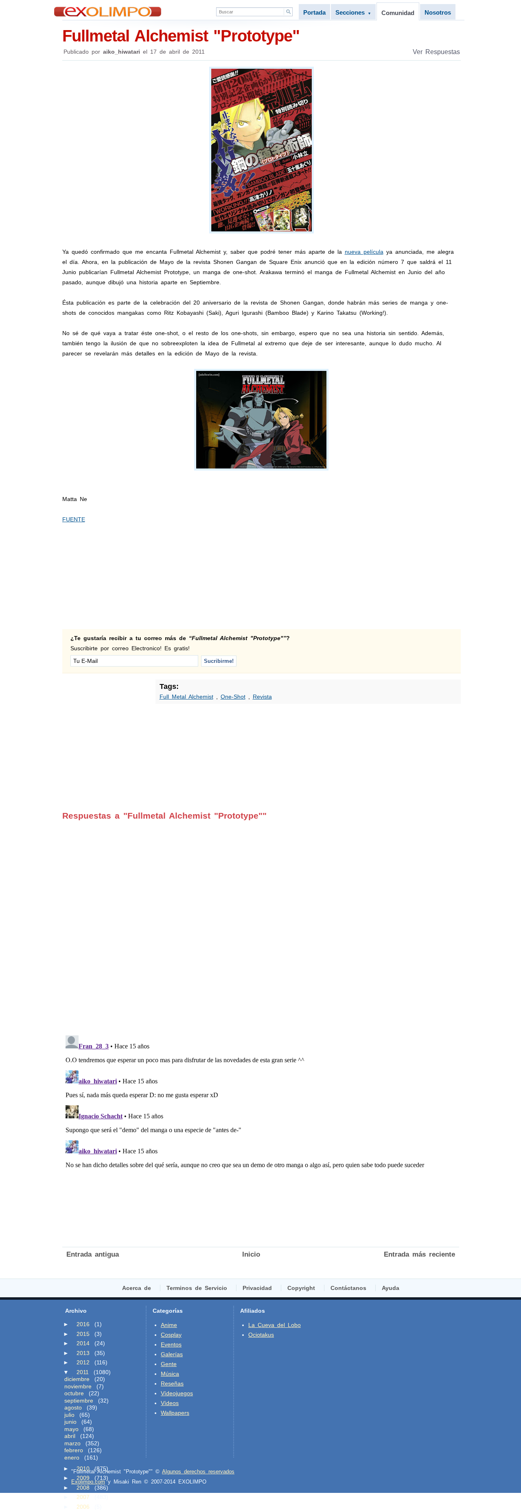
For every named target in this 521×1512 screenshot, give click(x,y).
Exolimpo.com (88, 1482)
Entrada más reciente (419, 1254)
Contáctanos (348, 1288)
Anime (169, 1325)
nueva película (364, 251)
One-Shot (233, 696)
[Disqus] (260, 922)
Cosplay (171, 1334)
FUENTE (73, 519)
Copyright (301, 1288)
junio (70, 1421)
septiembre (78, 1400)
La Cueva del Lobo (274, 1325)
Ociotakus (261, 1334)
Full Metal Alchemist (186, 696)
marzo (72, 1443)
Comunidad (397, 12)
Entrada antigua (92, 1254)
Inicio (251, 1254)
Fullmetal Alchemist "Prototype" (181, 36)
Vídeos (170, 1403)
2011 (83, 1372)
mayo (71, 1429)
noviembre (78, 1386)
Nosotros (438, 12)
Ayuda (390, 1288)
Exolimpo (107, 12)
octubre (74, 1393)
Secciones (353, 12)
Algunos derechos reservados (198, 1471)
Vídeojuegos (177, 1393)
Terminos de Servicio (196, 1288)
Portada (314, 12)
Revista (262, 696)
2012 (83, 1362)
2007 (83, 1497)
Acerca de (136, 1288)
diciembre (77, 1379)
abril (69, 1436)
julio (69, 1415)
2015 (83, 1334)
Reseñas (172, 1383)
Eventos (171, 1344)
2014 (83, 1343)
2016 (83, 1324)
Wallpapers (175, 1413)
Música (170, 1373)
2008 (83, 1487)
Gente (169, 1364)
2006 (83, 1506)
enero (71, 1457)
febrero (73, 1450)
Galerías (172, 1354)
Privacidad (257, 1288)
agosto (73, 1407)
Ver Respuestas (436, 51)
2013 (83, 1353)
